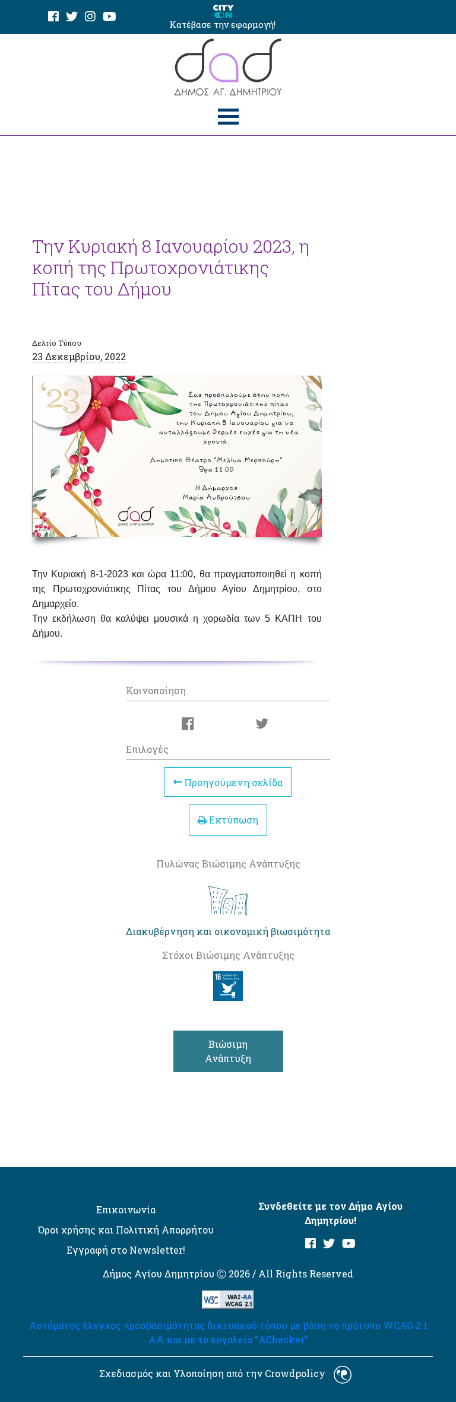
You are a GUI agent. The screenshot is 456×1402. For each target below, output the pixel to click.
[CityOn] (223, 10)
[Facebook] (53, 17)
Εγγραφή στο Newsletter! (125, 1250)
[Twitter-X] (72, 17)
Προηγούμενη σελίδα (232, 781)
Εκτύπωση (232, 819)
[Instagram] (90, 17)
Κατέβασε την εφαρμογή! (222, 24)
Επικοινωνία (126, 1209)
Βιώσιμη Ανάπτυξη (228, 1051)
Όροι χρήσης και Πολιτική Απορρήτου (126, 1229)
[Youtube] (109, 17)
